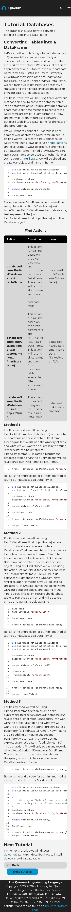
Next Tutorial (22, 871)
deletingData (12, 854)
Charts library (28, 158)
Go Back (13, 865)
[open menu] (69, 8)
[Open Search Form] (62, 8)
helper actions (57, 142)
